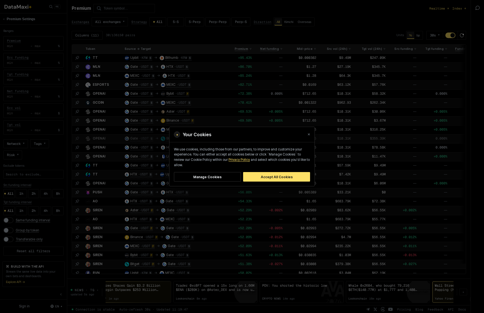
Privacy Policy (239, 160)
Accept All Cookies (277, 177)
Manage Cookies (207, 177)
